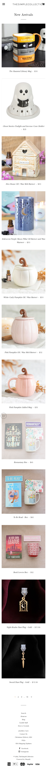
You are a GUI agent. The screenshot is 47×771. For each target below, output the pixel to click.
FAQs (23, 740)
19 (27, 697)
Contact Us (23, 734)
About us (24, 716)
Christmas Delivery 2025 (23, 737)
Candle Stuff (23, 723)
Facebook (24, 748)
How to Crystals (23, 726)
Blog (23, 720)
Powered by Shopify (23, 759)
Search (23, 713)
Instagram (25, 752)
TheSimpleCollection (23, 4)
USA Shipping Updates (24, 744)
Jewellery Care (24, 731)
